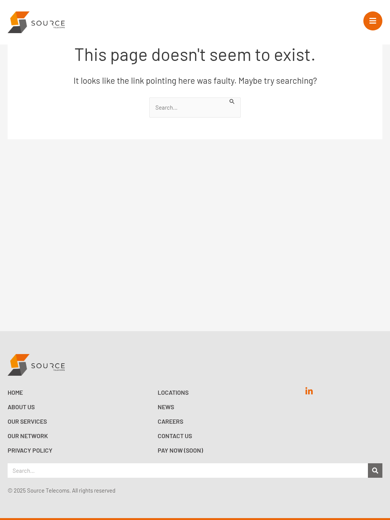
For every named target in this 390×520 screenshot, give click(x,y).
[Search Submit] (232, 100)
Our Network (28, 435)
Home (15, 392)
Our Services (27, 421)
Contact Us (175, 435)
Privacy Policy (30, 450)
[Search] (375, 470)
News (166, 406)
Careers (170, 421)
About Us (21, 406)
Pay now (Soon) (180, 450)
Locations (173, 392)
